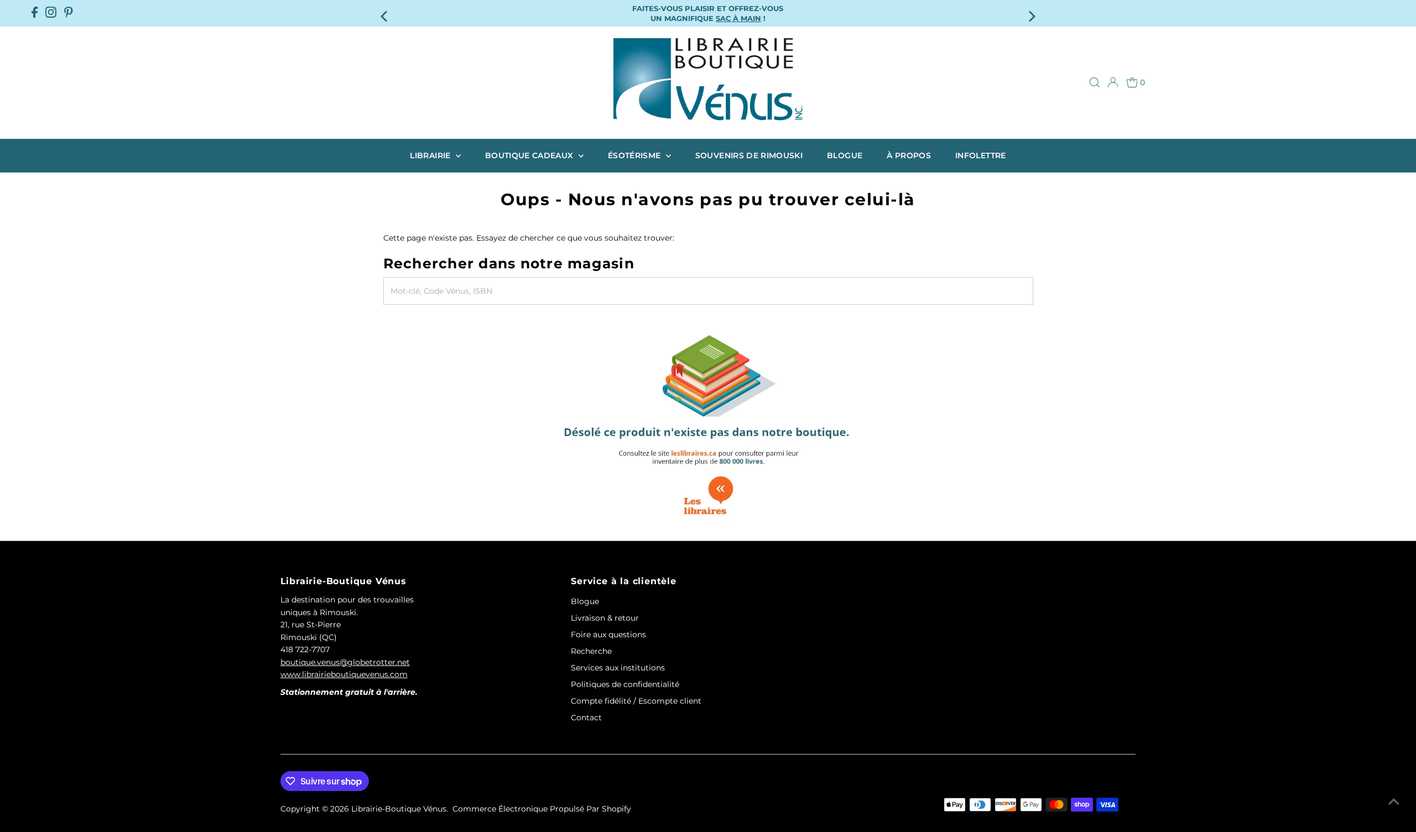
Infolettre (980, 155)
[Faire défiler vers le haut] (1394, 802)
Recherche (591, 651)
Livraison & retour (605, 618)
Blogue (844, 155)
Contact (586, 717)
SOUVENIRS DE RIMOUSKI (749, 155)
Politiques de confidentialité (625, 684)
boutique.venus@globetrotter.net (345, 662)
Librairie (431, 155)
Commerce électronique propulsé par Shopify (541, 809)
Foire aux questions (608, 634)
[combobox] (708, 291)
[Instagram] (51, 13)
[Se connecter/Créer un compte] (1113, 82)
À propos (909, 155)
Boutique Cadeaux (530, 155)
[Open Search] (1095, 82)
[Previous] (385, 13)
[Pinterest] (68, 13)
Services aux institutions (618, 668)
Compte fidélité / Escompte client (636, 701)
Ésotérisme (635, 155)
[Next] (1030, 13)
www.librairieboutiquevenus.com (344, 674)
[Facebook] (34, 13)
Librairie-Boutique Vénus (398, 809)
